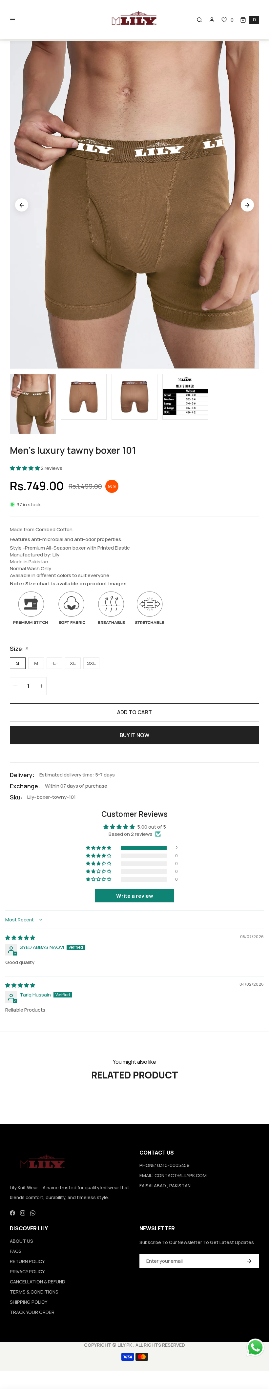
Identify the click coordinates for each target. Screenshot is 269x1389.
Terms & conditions (34, 1292)
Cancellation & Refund (37, 1281)
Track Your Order (32, 1312)
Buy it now (134, 735)
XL (73, 663)
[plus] (41, 686)
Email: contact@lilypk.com (173, 1175)
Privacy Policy (27, 1271)
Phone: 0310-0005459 (164, 1165)
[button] (249, 20)
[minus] (15, 686)
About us (21, 1241)
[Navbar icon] (13, 20)
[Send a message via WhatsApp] (255, 1347)
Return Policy (27, 1261)
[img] (20, 937)
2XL (91, 663)
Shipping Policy (28, 1302)
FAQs (16, 1251)
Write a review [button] (134, 895)
